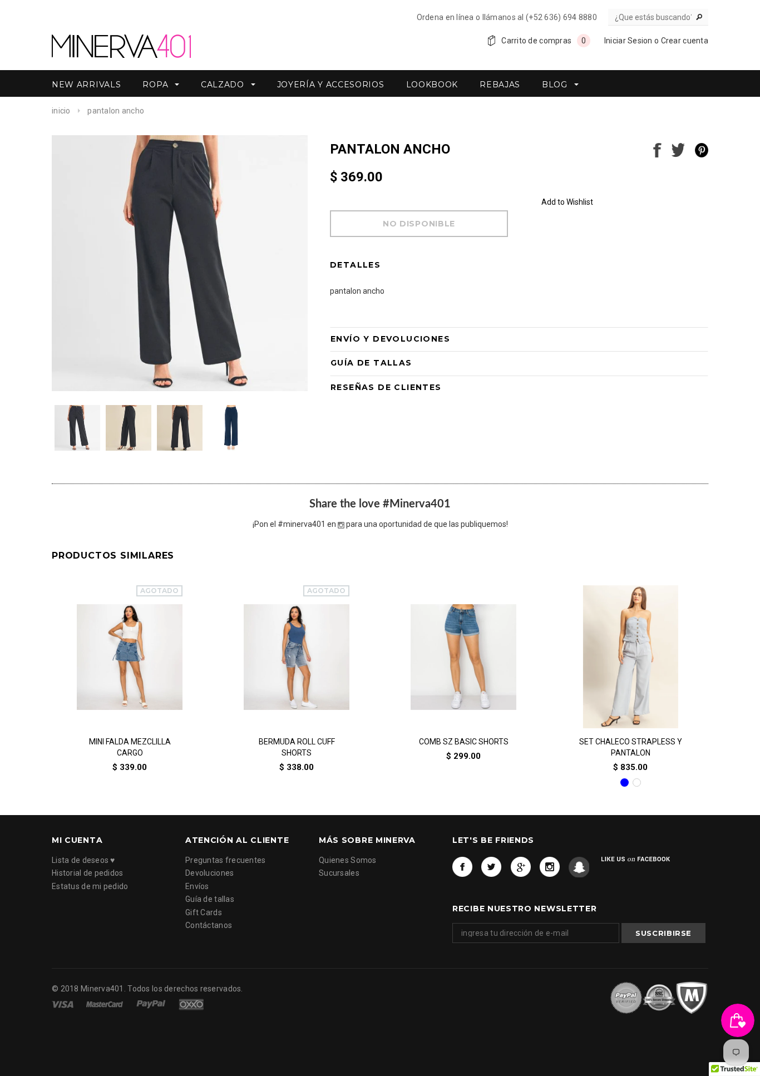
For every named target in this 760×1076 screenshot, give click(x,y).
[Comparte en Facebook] (657, 149)
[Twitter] (491, 866)
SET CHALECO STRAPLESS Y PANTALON (630, 748)
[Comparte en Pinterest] (701, 149)
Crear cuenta (684, 40)
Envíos (197, 885)
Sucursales (339, 872)
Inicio (61, 110)
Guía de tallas (209, 899)
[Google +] (521, 866)
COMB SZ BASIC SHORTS (464, 742)
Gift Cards (203, 911)
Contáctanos (208, 925)
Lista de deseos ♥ (83, 859)
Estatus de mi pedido (90, 885)
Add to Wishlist (567, 202)
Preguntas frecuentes (225, 859)
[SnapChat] (579, 866)
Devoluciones (209, 872)
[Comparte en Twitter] (678, 149)
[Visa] (63, 1004)
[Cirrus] (191, 1004)
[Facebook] (462, 866)
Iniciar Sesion (628, 40)
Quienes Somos (348, 859)
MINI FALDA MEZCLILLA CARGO (130, 748)
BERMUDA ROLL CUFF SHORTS (297, 748)
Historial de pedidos (88, 872)
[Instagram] (550, 866)
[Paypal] (151, 1004)
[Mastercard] (105, 1004)
